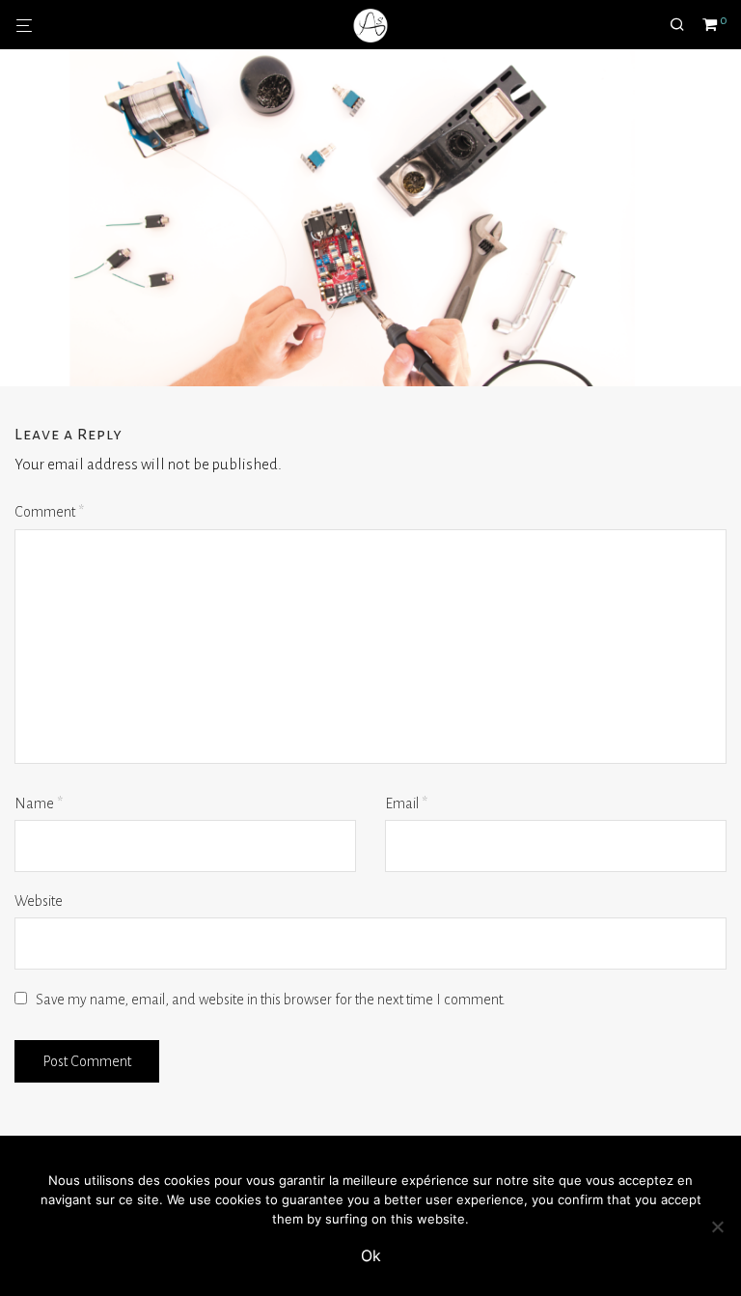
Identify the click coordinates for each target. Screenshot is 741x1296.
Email (406, 803)
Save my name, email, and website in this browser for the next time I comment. (271, 999)
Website (38, 901)
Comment (49, 512)
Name (38, 803)
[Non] (717, 1226)
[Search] (684, 25)
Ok (371, 1255)
